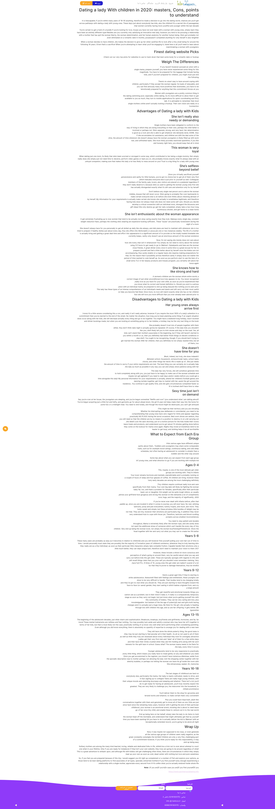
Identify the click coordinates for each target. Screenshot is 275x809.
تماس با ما (141, 3)
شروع (171, 3)
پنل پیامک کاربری (161, 3)
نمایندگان (150, 3)
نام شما (190, 784)
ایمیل (163, 784)
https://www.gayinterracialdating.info (184, 772)
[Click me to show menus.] (5, 429)
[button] (97, 3)
